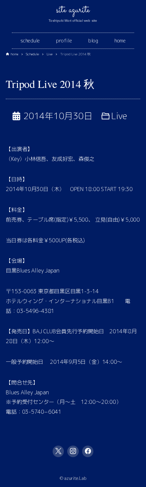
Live (119, 116)
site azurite (73, 10)
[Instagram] (73, 451)
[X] (58, 451)
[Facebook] (87, 451)
